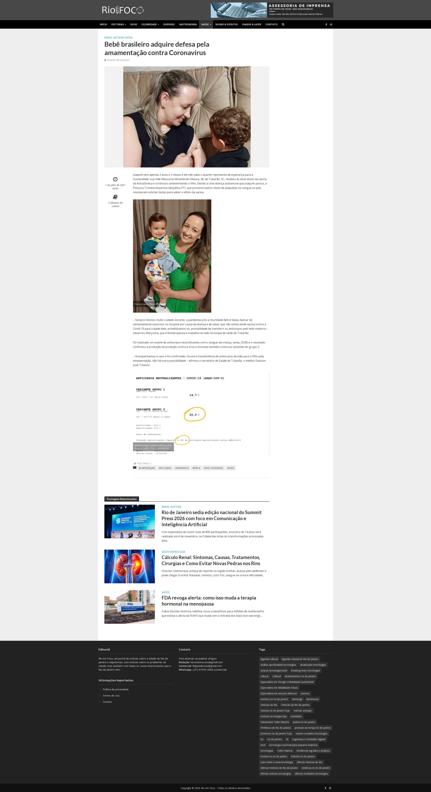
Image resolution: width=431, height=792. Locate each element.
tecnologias (267, 750)
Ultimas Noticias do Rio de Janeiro (279, 767)
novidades (296, 716)
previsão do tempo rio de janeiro (313, 727)
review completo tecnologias (311, 733)
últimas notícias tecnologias (276, 773)
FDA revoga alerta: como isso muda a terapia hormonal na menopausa (209, 601)
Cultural (277, 676)
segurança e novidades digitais (309, 739)
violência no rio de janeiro (316, 767)
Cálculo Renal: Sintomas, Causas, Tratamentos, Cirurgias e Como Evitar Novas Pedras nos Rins (211, 560)
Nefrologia (177, 551)
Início (103, 24)
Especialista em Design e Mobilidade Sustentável (287, 682)
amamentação (147, 467)
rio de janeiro (275, 739)
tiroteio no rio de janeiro (274, 756)
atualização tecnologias (313, 664)
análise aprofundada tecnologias (278, 664)
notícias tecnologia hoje (274, 716)
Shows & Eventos (226, 24)
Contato (271, 24)
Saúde (205, 24)
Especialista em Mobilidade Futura (279, 687)
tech (263, 745)
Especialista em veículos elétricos (279, 693)
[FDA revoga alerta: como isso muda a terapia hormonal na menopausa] (129, 606)
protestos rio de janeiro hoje (276, 733)
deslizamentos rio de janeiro (300, 676)
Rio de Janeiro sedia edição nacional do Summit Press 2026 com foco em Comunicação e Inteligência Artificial (212, 518)
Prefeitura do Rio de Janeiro (276, 727)
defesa (196, 467)
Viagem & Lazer (251, 24)
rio (262, 739)
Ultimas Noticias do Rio (309, 762)
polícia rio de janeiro (304, 722)
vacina (230, 467)
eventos (305, 693)
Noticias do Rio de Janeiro (295, 704)
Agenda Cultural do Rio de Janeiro (300, 659)
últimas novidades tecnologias (311, 773)
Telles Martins (285, 750)
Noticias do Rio (269, 704)
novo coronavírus (213, 467)
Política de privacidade (116, 689)
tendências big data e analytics (313, 750)
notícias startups (303, 710)
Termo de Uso (111, 695)
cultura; (265, 676)
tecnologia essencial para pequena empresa (293, 745)
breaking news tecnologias (305, 670)
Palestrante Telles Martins (275, 722)
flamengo (297, 699)
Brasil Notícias (114, 37)
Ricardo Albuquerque (118, 59)
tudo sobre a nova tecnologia (277, 762)
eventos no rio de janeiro (274, 699)
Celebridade (149, 24)
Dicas (133, 24)
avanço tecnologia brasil (274, 670)
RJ (287, 739)
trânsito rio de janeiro (303, 756)
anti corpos (165, 467)
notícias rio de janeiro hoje (275, 710)
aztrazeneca (182, 467)
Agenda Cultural (269, 659)
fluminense (313, 699)
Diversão (169, 24)
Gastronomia (188, 24)
